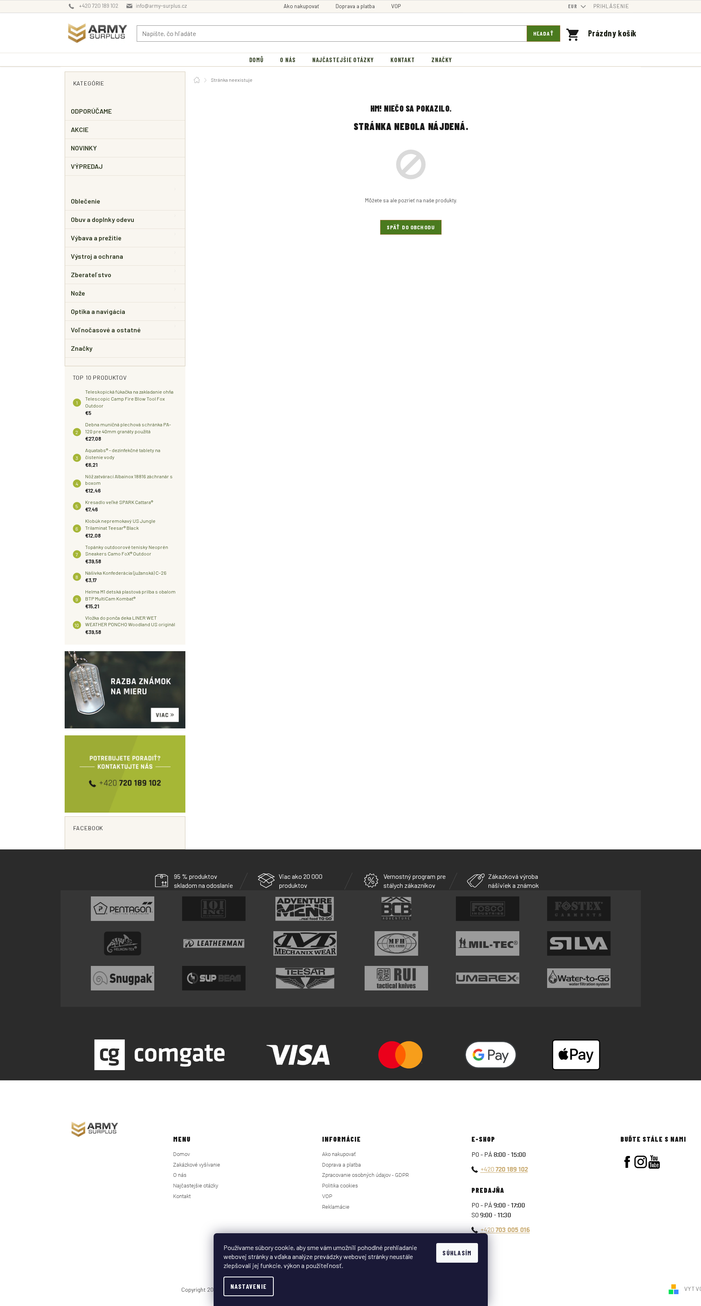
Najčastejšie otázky (195, 1186)
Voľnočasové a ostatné (106, 330)
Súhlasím (456, 1253)
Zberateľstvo (91, 274)
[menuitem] (256, 60)
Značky (81, 348)
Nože (78, 293)
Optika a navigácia (98, 311)
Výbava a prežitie (96, 238)
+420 (504, 1169)
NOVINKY (84, 148)
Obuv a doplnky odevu (103, 219)
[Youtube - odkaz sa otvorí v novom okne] (654, 1162)
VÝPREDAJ (87, 166)
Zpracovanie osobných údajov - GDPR (365, 1175)
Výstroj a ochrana (97, 256)
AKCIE (79, 129)
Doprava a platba (355, 6)
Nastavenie (248, 1286)
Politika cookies (340, 1186)
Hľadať (543, 33)
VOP (396, 6)
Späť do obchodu (411, 227)
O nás (180, 1175)
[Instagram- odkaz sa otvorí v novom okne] (640, 1162)
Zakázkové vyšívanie (196, 1165)
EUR (573, 6)
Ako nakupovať (301, 6)
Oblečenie (86, 201)
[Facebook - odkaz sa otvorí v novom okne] (627, 1162)
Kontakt (182, 1196)
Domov (181, 1154)
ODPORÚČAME (91, 111)
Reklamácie (335, 1207)
